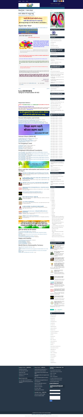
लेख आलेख (52, 323)
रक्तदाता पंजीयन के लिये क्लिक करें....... (55, 87)
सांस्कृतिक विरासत (53, 362)
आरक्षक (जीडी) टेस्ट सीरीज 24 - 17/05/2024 (56, 154)
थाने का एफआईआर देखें (37, 381)
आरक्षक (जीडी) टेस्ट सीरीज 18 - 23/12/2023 (56, 144)
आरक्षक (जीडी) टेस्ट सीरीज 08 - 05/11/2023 (56, 128)
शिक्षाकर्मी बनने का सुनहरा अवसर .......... (23, 139)
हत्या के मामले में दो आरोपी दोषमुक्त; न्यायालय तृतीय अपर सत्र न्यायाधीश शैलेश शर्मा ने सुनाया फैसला (30, 121)
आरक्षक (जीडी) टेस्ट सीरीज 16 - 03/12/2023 (56, 141)
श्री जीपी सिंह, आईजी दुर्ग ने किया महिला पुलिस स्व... (58, 216)
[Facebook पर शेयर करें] (42, 83)
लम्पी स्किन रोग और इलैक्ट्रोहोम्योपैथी (22, 243)
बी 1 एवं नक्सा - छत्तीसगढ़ (38, 388)
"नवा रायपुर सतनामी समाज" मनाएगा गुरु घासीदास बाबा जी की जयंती (26, 138)
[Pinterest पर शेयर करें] (43, 83)
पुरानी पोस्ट (48, 88)
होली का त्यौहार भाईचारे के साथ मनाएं (56, 220)
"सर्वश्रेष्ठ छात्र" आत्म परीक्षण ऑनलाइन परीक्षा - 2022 (57, 102)
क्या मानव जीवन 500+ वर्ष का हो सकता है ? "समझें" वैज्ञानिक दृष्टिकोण (26, 120)
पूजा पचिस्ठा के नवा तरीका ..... (55, 228)
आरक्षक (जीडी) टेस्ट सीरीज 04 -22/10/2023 (56, 121)
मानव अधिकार (52, 351)
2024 (52, 191)
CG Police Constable (54, 331)
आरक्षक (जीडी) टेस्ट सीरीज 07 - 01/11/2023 (56, 126)
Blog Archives (60, 309)
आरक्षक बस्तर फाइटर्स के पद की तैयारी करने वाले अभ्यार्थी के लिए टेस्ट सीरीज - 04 (59, 297)
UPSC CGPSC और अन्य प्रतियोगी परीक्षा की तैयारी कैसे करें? (26, 140)
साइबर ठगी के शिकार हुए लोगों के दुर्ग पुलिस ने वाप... (58, 222)
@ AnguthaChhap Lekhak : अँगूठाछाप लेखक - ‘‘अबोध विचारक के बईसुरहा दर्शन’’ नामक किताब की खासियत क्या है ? (33, 27)
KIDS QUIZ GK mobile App (55, 47)
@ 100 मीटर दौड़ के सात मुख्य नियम (55, 71)
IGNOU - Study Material (53, 376)
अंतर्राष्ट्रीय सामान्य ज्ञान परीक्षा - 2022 (55, 100)
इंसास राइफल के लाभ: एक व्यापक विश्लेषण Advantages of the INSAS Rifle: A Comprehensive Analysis (32, 232)
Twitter (23, 1)
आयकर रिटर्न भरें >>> (21, 375)
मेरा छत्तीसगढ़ (52, 316)
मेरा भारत (52, 318)
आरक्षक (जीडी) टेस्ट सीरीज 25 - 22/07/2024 (56, 156)
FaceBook (19, 1)
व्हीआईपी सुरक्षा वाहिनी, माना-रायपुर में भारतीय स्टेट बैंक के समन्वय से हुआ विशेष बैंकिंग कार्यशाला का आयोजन (31, 122)
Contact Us (49, 414)
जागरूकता (22, 84)
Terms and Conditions (39, 414)
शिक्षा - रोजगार (52, 339)
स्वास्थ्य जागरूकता (53, 341)
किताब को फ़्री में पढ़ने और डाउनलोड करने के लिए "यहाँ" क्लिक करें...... (26, 15)
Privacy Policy (45, 414)
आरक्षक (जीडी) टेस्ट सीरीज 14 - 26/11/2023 (56, 138)
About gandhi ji (20, 148)
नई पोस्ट (19, 88)
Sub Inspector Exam (54, 347)
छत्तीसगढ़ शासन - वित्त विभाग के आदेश (23, 374)
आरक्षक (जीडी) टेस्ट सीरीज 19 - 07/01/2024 (56, 146)
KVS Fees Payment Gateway (54, 381)
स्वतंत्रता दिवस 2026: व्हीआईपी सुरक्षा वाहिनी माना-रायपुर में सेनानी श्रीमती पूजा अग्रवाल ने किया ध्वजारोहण (31, 123)
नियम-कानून (52, 336)
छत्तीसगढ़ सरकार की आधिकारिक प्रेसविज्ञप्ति (40, 394)
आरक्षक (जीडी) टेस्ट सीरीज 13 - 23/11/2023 (56, 136)
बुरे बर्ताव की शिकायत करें (54, 383)
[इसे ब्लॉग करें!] (41, 83)
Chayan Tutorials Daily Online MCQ (56, 40)
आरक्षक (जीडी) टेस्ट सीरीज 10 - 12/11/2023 (56, 131)
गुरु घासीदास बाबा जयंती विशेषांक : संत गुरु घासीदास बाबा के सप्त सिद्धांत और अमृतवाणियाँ (33, 206)
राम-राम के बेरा (52, 354)
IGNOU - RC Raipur (53, 373)
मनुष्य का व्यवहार (54, 230)
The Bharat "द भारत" (41, 412)
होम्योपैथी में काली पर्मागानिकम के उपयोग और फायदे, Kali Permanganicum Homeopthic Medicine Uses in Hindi (33, 248)
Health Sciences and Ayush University (56, 371)
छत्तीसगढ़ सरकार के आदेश (22, 372)
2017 (52, 240)
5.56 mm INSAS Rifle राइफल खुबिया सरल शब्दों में (24, 231)
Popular (52, 309)
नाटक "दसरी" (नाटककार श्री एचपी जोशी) (56, 179)
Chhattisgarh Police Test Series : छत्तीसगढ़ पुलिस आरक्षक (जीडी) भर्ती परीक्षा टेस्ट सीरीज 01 (58, 282)
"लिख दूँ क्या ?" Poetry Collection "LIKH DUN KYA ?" (31, 215)
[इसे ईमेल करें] (40, 83)
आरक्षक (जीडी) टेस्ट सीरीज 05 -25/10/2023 (56, 123)
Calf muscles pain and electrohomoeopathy (25, 240)
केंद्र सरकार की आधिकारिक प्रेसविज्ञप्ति (39, 395)
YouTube (27, 1)
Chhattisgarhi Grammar (54, 45)
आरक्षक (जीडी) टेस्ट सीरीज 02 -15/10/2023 (56, 118)
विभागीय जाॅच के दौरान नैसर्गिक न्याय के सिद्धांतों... (57, 219)
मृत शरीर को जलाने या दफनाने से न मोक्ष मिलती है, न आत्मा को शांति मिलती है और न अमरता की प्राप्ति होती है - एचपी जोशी (57, 163)
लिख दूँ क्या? (52, 329)
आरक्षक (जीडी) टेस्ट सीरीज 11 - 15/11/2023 (56, 133)
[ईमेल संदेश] (38, 83)
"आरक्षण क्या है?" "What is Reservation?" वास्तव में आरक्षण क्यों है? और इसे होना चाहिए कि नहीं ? (36, 182)
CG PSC (52, 357)
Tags (55, 309)
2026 (52, 188)
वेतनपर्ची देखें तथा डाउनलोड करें (23, 369)
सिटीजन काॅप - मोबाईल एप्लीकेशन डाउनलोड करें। (41, 383)
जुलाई (53, 208)
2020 (52, 197)
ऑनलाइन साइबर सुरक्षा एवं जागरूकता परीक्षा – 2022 (57, 110)
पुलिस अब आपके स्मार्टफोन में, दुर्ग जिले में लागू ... (57, 227)
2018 (52, 200)
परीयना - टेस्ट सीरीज (53, 352)
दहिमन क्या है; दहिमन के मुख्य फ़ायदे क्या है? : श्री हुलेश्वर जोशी (30, 196)
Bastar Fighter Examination (55, 346)
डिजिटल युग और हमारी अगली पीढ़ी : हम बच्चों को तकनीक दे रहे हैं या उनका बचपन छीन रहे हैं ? (29, 119)
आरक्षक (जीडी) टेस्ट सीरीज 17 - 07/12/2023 (56, 143)
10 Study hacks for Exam (22, 145)
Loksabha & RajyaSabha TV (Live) (56, 62)
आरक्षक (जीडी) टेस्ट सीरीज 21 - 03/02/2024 (56, 149)
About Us (33, 414)
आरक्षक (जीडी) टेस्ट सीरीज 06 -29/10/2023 (56, 125)
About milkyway (20, 146)
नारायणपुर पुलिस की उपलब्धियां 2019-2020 (56, 174)
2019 (52, 198)
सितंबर (53, 205)
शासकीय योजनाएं (53, 326)
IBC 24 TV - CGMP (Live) (54, 63)
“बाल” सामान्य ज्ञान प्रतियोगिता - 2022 (55, 105)
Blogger (55, 311)
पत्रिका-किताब (52, 349)
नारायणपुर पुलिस (53, 321)
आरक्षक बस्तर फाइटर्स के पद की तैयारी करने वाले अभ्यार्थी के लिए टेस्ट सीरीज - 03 (59, 277)
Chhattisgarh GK (53, 42)
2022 (52, 194)
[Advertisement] (41, 403)
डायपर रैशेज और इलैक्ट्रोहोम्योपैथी (22, 242)
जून (52, 209)
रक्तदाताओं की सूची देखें (53, 88)
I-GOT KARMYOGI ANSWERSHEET (28, 201)
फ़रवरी (53, 215)
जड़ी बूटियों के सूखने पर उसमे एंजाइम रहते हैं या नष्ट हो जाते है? (26, 252)
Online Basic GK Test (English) (55, 108)
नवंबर (53, 202)
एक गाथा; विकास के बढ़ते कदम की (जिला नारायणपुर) (57, 176)
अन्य (51, 334)
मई (52, 211)
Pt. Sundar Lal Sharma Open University (56, 378)
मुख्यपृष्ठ (34, 88)
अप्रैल (53, 212)
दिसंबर (53, 201)
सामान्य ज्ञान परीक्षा (53, 328)
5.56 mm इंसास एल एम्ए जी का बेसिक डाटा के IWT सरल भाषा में (26, 236)
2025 (52, 190)
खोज (51, 344)
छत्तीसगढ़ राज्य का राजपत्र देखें (38, 386)
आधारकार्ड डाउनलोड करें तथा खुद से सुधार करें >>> (41, 369)
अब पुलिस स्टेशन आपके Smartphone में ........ (58, 235)
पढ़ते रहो (52, 359)
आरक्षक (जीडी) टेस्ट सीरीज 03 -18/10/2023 (56, 120)
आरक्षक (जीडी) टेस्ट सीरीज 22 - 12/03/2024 (56, 151)
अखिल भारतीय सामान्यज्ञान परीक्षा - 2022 (56, 103)
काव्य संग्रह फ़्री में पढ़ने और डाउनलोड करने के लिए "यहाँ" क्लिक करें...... (27, 12)
